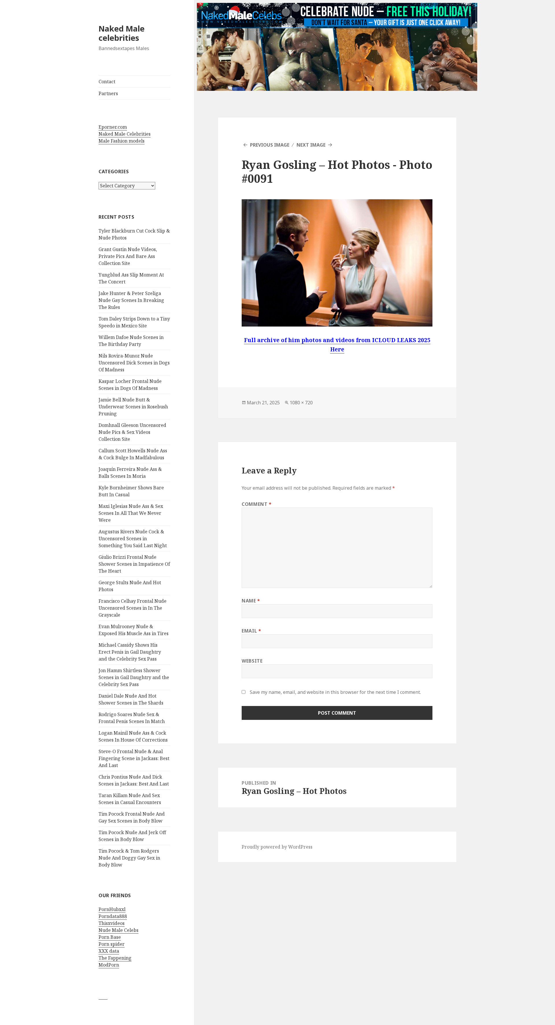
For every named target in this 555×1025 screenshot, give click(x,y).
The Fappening (115, 958)
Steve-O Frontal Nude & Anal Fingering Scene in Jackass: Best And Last (134, 758)
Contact (107, 81)
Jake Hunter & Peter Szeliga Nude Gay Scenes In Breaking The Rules (131, 300)
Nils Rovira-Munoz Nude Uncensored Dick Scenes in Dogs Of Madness (134, 363)
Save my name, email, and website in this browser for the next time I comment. (335, 692)
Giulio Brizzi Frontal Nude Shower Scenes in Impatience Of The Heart (134, 564)
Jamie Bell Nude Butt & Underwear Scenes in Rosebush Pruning (133, 407)
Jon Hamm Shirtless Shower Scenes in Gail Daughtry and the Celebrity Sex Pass (134, 677)
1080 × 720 (301, 402)
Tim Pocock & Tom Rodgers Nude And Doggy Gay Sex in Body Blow (129, 858)
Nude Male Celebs (118, 930)
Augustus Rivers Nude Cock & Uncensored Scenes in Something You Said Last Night (133, 538)
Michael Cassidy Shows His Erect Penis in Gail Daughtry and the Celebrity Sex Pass (130, 652)
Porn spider (112, 944)
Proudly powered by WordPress (277, 847)
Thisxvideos (112, 923)
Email (251, 631)
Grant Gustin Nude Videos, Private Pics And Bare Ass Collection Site (128, 256)
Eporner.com (113, 127)
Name (251, 601)
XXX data (109, 951)
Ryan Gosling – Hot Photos (316, 164)
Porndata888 (113, 916)
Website (252, 661)
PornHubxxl (112, 909)
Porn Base (110, 937)
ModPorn (109, 965)
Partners (108, 93)
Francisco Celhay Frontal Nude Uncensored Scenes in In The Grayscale (132, 608)
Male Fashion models (122, 141)
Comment (257, 504)
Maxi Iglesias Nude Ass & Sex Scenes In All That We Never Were (131, 513)
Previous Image (269, 145)
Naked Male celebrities (122, 33)
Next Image (311, 145)
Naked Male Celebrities (125, 134)
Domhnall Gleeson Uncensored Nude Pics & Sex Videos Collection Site (132, 432)
